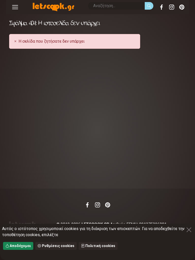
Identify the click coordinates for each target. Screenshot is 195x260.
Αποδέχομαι (20, 246)
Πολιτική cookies (100, 246)
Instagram (172, 7)
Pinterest (182, 7)
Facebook (161, 7)
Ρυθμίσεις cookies (57, 246)
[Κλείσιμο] (189, 230)
